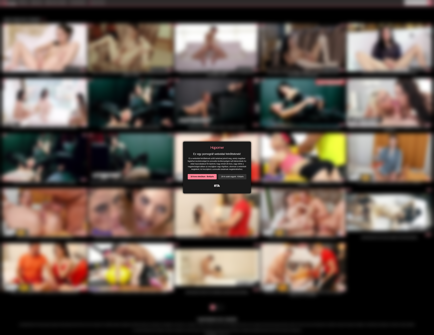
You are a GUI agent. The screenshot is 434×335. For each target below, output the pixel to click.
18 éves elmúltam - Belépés (202, 177)
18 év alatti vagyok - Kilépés (232, 177)
